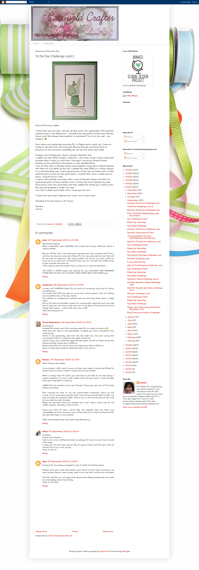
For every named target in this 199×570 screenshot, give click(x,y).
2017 (128, 355)
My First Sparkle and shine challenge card (144, 289)
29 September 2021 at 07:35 (63, 240)
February (131, 337)
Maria (45, 431)
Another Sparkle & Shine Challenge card (143, 283)
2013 (128, 369)
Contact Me (48, 43)
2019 (128, 348)
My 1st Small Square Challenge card (144, 265)
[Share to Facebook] (77, 224)
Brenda (46, 360)
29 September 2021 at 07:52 (68, 285)
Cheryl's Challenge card (138, 293)
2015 (128, 362)
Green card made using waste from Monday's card (143, 308)
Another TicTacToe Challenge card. (143, 203)
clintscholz (105, 551)
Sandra (143, 383)
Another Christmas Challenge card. (143, 229)
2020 (129, 345)
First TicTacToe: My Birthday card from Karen (143, 214)
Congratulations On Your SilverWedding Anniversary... (141, 237)
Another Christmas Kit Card (140, 232)
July (129, 320)
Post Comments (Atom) (60, 536)
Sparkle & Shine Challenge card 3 (143, 279)
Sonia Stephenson (51, 322)
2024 (129, 177)
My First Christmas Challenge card (144, 241)
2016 (128, 358)
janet (44, 240)
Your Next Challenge (136, 226)
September (133, 200)
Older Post (108, 531)
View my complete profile (135, 407)
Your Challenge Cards (137, 245)
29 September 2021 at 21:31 (64, 360)
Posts (129, 137)
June (130, 324)
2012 (128, 372)
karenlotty (47, 285)
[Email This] (69, 224)
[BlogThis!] (71, 224)
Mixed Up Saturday (136, 222)
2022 (129, 183)
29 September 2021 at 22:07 (64, 431)
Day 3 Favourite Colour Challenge (143, 312)
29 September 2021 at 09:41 (76, 322)
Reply (45, 277)
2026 (129, 170)
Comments (131, 141)
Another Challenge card (138, 258)
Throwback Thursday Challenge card (144, 255)
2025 (129, 173)
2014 (128, 365)
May (129, 327)
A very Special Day (136, 262)
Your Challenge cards (137, 219)
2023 (129, 180)
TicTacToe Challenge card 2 (140, 206)
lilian (44, 461)
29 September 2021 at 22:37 (62, 461)
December (132, 190)
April (130, 330)
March (130, 334)
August (131, 317)
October (131, 197)
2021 (128, 187)
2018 (128, 352)
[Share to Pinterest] (80, 224)
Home (36, 43)
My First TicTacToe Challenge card (143, 210)
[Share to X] (74, 224)
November (132, 193)
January (131, 341)
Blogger (126, 551)
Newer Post (41, 531)
